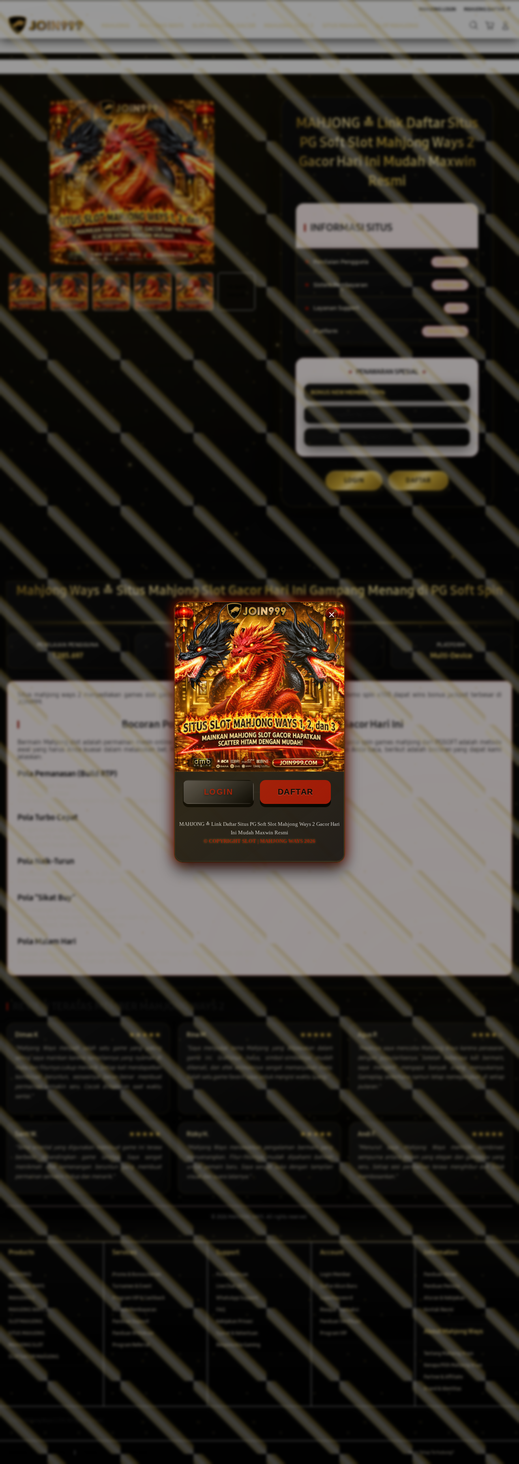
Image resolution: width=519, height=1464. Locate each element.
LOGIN (218, 791)
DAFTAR (295, 791)
